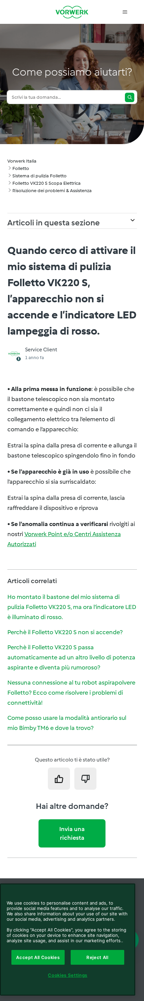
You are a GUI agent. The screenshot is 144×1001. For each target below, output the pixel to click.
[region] (67, 939)
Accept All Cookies (38, 957)
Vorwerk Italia (22, 161)
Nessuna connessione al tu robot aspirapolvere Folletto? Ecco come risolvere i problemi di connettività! (71, 692)
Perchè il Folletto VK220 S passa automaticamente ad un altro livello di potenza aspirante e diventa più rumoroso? (71, 657)
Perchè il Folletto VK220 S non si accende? (65, 632)
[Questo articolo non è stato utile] (85, 779)
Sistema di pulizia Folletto (39, 176)
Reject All (97, 957)
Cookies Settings (67, 975)
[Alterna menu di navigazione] (125, 12)
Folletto (20, 168)
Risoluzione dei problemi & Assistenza (52, 190)
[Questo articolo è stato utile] (59, 779)
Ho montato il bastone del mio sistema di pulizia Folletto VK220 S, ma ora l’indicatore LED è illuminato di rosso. (71, 607)
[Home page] (72, 12)
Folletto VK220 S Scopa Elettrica (46, 183)
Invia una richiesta (72, 833)
